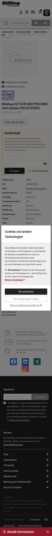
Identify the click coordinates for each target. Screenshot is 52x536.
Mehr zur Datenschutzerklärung (25, 305)
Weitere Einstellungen (14, 279)
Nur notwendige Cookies (26, 298)
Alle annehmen (26, 291)
